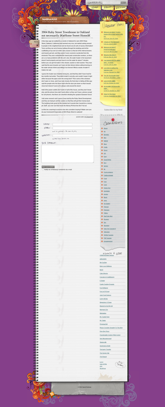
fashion (106, 166)
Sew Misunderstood (105, 338)
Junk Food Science (105, 295)
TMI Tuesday (108, 238)
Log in (101, 362)
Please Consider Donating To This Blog (111, 327)
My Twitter (103, 320)
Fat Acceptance (108, 172)
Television (107, 232)
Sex (105, 222)
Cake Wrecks (104, 273)
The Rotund (103, 356)
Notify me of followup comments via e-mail (58, 169)
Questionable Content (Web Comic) (110, 335)
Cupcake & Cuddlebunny (107, 277)
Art (104, 131)
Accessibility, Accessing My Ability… (112, 88)
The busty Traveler (105, 349)
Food (105, 178)
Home (94, 7)
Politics (106, 213)
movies (106, 194)
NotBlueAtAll (49, 19)
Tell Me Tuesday (108, 235)
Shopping (106, 225)
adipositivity (103, 259)
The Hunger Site (104, 353)
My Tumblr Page (104, 317)
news (105, 200)
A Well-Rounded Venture (107, 255)
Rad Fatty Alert (108, 216)
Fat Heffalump (104, 288)
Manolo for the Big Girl (106, 306)
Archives (120, 7)
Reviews (106, 219)
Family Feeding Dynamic (107, 284)
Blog (105, 137)
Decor (105, 150)
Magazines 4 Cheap (105, 302)
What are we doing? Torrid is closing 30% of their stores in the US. (113, 35)
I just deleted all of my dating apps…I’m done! (112, 62)
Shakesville (103, 342)
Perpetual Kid (104, 324)
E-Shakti (102, 280)
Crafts (105, 147)
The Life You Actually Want (112, 76)
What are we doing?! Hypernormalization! (110, 49)
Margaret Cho (104, 309)
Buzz (105, 144)
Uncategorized (88, 117)
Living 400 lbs (104, 298)
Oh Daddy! (107, 203)
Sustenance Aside (105, 346)
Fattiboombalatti (108, 175)
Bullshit (106, 141)
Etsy (105, 163)
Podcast (106, 206)
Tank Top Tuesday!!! (110, 228)
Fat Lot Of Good (104, 291)
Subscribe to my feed (113, 110)
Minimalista (103, 313)
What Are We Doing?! (110, 56)
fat (104, 169)
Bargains (106, 134)
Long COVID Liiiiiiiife (111, 82)
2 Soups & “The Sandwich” (111, 43)
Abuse (106, 128)
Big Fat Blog (103, 262)
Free (105, 181)
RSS (52, 394)
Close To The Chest (112, 95)
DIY (105, 153)
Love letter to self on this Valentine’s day (111, 70)
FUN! (105, 185)
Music (105, 197)
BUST (101, 269)
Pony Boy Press (104, 331)
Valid (103, 364)
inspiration (107, 191)
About (107, 7)
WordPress (103, 368)
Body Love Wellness (106, 266)
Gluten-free (107, 188)
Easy (105, 156)
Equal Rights (107, 159)
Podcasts (106, 210)
